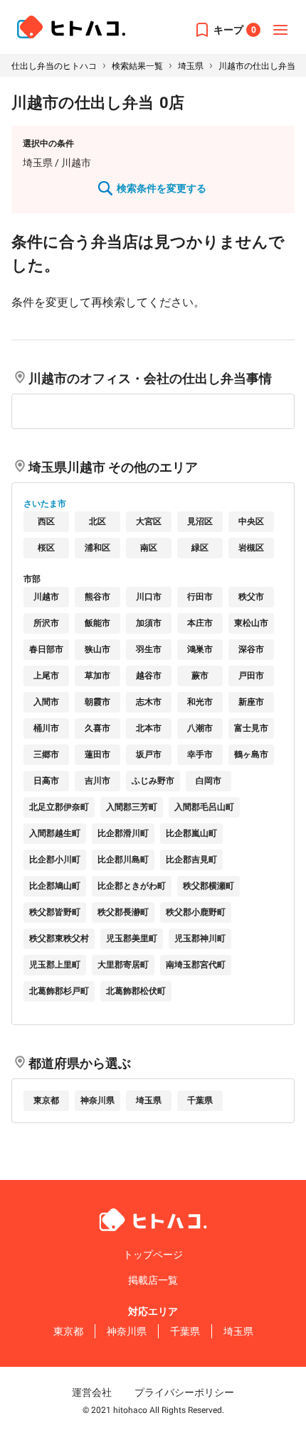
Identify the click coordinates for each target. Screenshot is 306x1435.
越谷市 (149, 676)
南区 (148, 548)
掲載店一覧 (153, 1280)
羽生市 (149, 649)
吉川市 (97, 781)
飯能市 (97, 623)
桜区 (46, 548)
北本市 (149, 728)
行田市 (200, 597)
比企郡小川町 (54, 860)
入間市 (46, 702)
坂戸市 (149, 754)
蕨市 (200, 676)
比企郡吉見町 (191, 860)
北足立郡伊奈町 (59, 807)
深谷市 (251, 649)
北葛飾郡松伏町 (136, 991)
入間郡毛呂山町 (204, 807)
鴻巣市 (200, 649)
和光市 (200, 702)
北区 (97, 521)
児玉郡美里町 (131, 938)
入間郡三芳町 (131, 807)
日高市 (46, 781)
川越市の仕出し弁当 (256, 66)
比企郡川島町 (123, 860)
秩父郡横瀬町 (208, 886)
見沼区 (200, 521)
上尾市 (46, 676)
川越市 (46, 597)
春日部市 (46, 649)
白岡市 (208, 781)
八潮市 (200, 728)
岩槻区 (251, 548)
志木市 (149, 702)
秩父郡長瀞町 (123, 912)
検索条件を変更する (161, 188)
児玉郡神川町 (200, 938)
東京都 (46, 1100)
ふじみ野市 (153, 781)
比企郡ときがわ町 (131, 886)
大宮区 (149, 521)
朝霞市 (97, 702)
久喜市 (97, 728)
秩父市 (251, 597)
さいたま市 (44, 504)
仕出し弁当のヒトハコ (54, 66)
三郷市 (46, 754)
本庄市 (200, 623)
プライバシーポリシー (184, 1392)
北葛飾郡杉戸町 (59, 991)
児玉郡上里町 (54, 965)
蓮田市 (97, 754)
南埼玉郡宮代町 (196, 965)
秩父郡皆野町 (54, 912)
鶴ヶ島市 (251, 754)
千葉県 (200, 1100)
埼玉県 (191, 66)
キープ (234, 30)
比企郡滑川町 (123, 833)
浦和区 (97, 548)
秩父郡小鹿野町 (196, 912)
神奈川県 (97, 1100)
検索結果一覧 (137, 66)
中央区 (251, 521)
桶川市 (46, 728)
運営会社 (92, 1392)
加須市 (149, 623)
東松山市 (251, 623)
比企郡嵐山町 (191, 833)
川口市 (149, 597)
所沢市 (46, 623)
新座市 (251, 702)
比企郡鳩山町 (54, 886)
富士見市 (251, 728)
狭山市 (97, 649)
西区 (46, 521)
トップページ (153, 1254)
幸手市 (200, 754)
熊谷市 (97, 597)
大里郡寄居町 (123, 965)
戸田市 (251, 676)
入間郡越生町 (54, 833)
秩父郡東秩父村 (59, 938)
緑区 (200, 548)
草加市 (97, 676)
